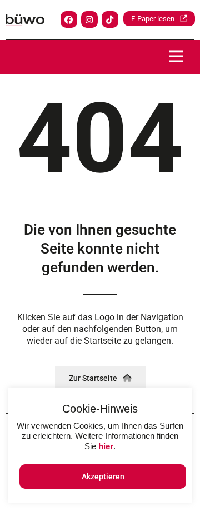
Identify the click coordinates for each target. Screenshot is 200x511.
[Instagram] (89, 19)
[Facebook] (69, 19)
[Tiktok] (110, 19)
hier (105, 446)
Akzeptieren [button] (103, 476)
